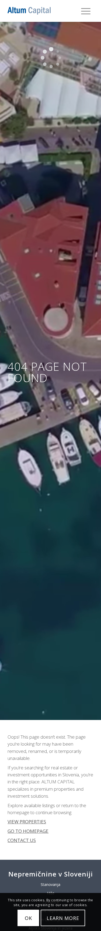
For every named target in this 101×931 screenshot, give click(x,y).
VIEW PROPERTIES (27, 821)
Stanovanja (50, 884)
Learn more (63, 918)
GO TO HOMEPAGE (28, 831)
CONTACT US (22, 840)
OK (28, 918)
